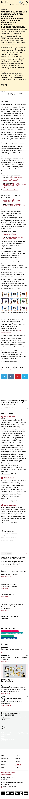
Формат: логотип (13, 361)
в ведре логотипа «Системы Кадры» (12, 60)
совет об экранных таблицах (10, 189)
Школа (17, 755)
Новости (4, 755)
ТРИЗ (3, 361)
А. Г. (9, 92)
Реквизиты (4, 788)
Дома (3, 764)
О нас (25, 5)
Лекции (12, 5)
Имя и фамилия (9, 531)
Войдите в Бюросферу (6, 369)
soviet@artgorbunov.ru (8, 772)
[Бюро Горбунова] (6, 2)
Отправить (7, 553)
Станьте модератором (10, 566)
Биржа (3, 761)
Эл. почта (4, 535)
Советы (19, 5)
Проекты (4, 758)
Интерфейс (7, 361)
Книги (3, 767)
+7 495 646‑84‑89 (6, 774)
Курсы (6, 5)
